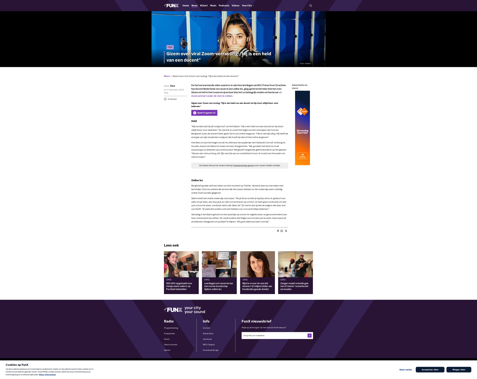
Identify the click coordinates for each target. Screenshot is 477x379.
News (195, 6)
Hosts (167, 339)
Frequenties (169, 334)
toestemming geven (243, 165)
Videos (235, 6)
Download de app (211, 350)
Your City (247, 6)
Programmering (171, 328)
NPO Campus (209, 345)
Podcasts (224, 6)
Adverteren (208, 334)
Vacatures (207, 339)
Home (186, 6)
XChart (204, 6)
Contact (206, 328)
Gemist (167, 350)
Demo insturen (170, 345)
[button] (310, 5)
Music (213, 6)
